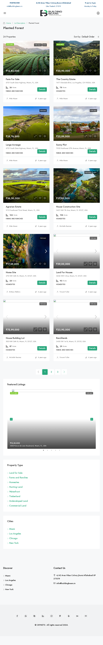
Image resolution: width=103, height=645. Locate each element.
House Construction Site (68, 206)
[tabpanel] (51, 419)
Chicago (13, 538)
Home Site (11, 272)
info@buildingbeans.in (14, 6)
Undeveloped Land (18, 501)
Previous (11, 419)
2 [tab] (48, 451)
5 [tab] (61, 451)
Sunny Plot (61, 144)
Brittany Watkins (14, 292)
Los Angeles (15, 533)
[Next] (64, 372)
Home (8, 23)
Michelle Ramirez (65, 226)
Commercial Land (17, 505)
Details (42, 89)
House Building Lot (15, 338)
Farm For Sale (12, 79)
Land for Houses (64, 272)
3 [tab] (53, 451)
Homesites (14, 482)
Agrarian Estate (13, 206)
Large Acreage (13, 144)
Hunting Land (16, 486)
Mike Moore (13, 98)
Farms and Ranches (18, 477)
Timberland (14, 496)
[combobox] (90, 37)
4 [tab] (57, 451)
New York (14, 543)
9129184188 (15, 3)
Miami (12, 528)
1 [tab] (44, 451)
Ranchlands (61, 338)
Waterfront (14, 491)
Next (91, 419)
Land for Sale (15, 472)
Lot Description (19, 23)
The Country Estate (65, 79)
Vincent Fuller (64, 292)
